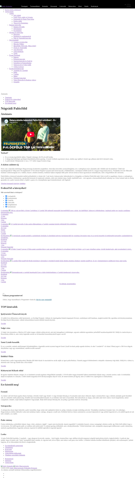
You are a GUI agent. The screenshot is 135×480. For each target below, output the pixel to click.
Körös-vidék (18, 21)
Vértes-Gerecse (19, 67)
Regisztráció (9, 459)
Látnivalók (62, 6)
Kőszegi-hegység (19, 59)
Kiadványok (94, 6)
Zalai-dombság (18, 51)
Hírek (80, 6)
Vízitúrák (10, 200)
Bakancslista (72, 6)
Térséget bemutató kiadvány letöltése (13, 183)
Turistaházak (11, 207)
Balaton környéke (15, 25)
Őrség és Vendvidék (20, 48)
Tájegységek (9, 12)
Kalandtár (45, 6)
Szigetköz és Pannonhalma (22, 63)
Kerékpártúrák (12, 198)
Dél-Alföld (17, 15)
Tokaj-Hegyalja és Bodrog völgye (25, 80)
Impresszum (9, 451)
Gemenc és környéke (21, 42)
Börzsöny (17, 34)
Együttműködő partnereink (14, 446)
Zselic (16, 53)
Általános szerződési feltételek (15, 455)
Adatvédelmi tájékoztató (13, 453)
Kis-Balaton (18, 31)
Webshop (8, 461)
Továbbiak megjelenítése (67, 284)
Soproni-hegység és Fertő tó (23, 61)
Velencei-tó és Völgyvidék (22, 65)
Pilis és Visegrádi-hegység (22, 38)
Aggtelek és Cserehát (21, 70)
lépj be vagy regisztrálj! (44, 300)
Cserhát (16, 74)
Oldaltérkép (9, 447)
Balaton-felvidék (19, 27)
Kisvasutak (54, 6)
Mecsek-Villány (19, 44)
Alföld (11, 13)
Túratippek (24, 6)
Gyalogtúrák (11, 196)
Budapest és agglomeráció (22, 36)
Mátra (15, 76)
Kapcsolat (8, 449)
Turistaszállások (35, 6)
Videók (86, 6)
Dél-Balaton (18, 29)
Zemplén (16, 82)
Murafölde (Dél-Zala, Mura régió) (25, 46)
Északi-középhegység (16, 69)
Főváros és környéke (16, 32)
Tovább (3, 323)
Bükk (15, 72)
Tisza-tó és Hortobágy (21, 23)
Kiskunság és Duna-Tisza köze (24, 19)
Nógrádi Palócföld (20, 78)
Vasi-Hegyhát (18, 50)
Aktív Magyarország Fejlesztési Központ (23, 468)
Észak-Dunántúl (14, 55)
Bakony (16, 57)
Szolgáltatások (12, 205)
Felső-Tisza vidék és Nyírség (23, 17)
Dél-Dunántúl (13, 40)
